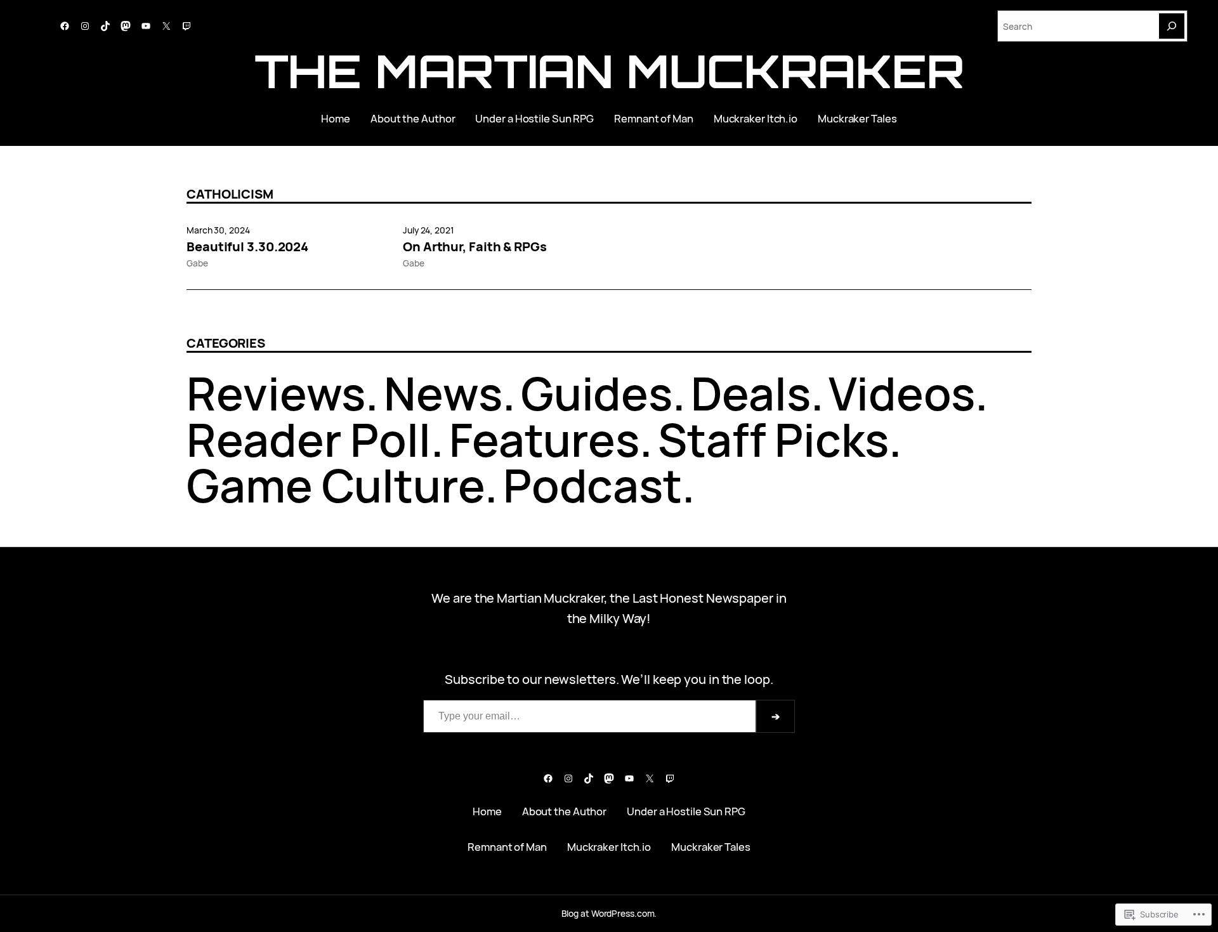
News (443, 393)
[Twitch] (186, 26)
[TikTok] (105, 26)
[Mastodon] (126, 26)
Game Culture (336, 485)
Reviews (276, 393)
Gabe (197, 263)
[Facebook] (65, 26)
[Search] (1171, 26)
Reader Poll (309, 439)
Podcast (592, 485)
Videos (901, 393)
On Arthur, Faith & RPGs (475, 246)
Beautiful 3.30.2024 (247, 246)
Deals (751, 393)
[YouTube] (146, 26)
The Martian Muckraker (609, 71)
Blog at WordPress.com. (609, 913)
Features (544, 439)
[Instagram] (85, 26)
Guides (596, 393)
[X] (166, 26)
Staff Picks (773, 439)
